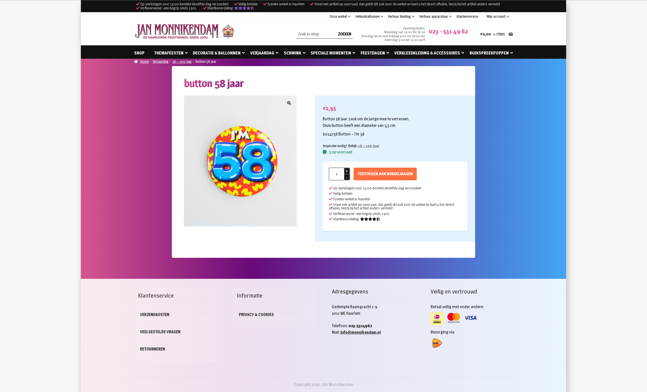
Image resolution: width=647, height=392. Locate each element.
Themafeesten (168, 52)
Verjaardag (262, 52)
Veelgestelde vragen (160, 331)
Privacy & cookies (256, 314)
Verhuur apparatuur (433, 16)
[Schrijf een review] (244, 8)
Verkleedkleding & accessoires (427, 52)
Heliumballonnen (367, 16)
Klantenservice (467, 16)
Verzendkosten (154, 314)
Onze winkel (338, 16)
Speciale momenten (331, 52)
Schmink (292, 52)
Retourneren (152, 349)
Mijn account (496, 16)
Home (144, 61)
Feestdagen (373, 52)
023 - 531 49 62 (448, 31)
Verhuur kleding (399, 16)
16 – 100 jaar (182, 61)
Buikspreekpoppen (489, 52)
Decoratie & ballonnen (217, 52)
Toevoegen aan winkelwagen (385, 173)
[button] (289, 103)
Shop (139, 52)
